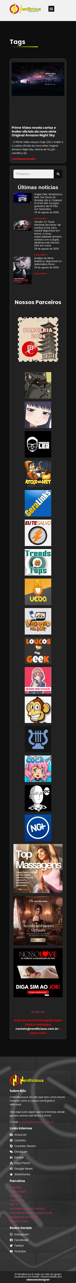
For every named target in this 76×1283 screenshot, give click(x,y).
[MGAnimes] (38, 415)
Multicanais (18, 1192)
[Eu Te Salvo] (38, 533)
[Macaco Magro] (38, 710)
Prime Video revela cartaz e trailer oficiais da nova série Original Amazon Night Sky (34, 131)
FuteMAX (16, 1187)
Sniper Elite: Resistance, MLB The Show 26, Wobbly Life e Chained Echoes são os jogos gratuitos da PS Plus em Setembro (48, 201)
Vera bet (16, 1196)
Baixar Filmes (19, 1221)
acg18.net (38, 1012)
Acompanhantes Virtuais (27, 1209)
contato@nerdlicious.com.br (36, 1122)
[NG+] (38, 828)
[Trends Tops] (38, 563)
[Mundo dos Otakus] (38, 681)
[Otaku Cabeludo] (38, 799)
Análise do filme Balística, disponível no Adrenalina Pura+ (48, 261)
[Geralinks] (38, 504)
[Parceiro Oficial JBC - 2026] (38, 339)
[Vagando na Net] (38, 622)
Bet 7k (14, 1204)
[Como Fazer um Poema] (38, 740)
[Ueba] (38, 592)
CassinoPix (17, 1200)
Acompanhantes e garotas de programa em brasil (31, 1215)
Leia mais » (41, 218)
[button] (51, 9)
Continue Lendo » (24, 159)
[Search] (58, 174)
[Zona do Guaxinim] (38, 386)
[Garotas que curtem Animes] (38, 769)
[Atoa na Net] (38, 474)
